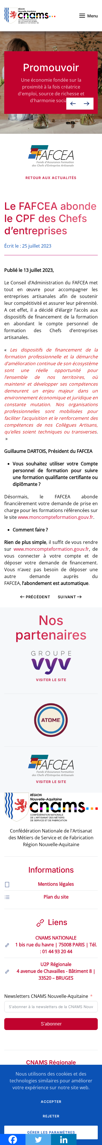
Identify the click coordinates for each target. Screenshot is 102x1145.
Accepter (51, 1101)
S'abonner (51, 1023)
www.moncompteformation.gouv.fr (55, 517)
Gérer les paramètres (51, 1132)
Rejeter (51, 1116)
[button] (88, 15)
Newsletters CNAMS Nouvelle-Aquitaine (46, 996)
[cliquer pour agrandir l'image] (51, 156)
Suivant (67, 597)
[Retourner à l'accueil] (29, 15)
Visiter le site (51, 680)
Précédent (38, 597)
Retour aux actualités (51, 178)
